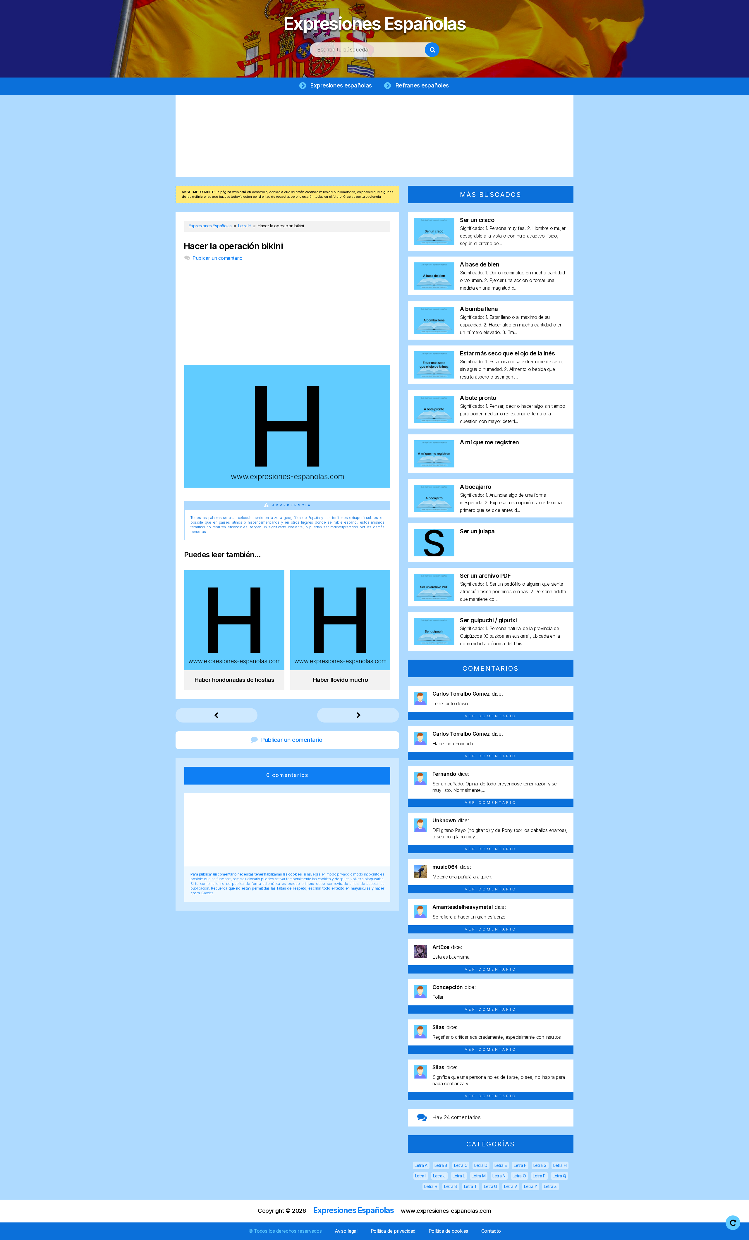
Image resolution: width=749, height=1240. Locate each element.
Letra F (520, 1165)
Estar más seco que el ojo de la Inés (507, 353)
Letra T (470, 1186)
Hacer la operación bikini (233, 246)
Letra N (499, 1175)
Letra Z (550, 1186)
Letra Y (530, 1186)
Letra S (450, 1186)
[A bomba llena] (434, 332)
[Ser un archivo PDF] (434, 599)
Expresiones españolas (341, 85)
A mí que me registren (489, 442)
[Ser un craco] (434, 243)
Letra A (421, 1165)
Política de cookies (448, 1231)
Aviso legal (346, 1231)
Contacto (491, 1231)
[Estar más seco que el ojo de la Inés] (434, 377)
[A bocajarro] (434, 510)
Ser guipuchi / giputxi (488, 620)
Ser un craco (477, 219)
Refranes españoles (422, 85)
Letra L (459, 1175)
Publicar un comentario (217, 258)
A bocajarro (475, 486)
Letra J (439, 1175)
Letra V (510, 1186)
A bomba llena (479, 308)
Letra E (500, 1165)
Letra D (480, 1165)
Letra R (430, 1186)
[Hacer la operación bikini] (287, 486)
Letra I (420, 1175)
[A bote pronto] (434, 421)
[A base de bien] (434, 288)
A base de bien (479, 264)
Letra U (490, 1186)
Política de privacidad (393, 1231)
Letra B (440, 1165)
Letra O (519, 1175)
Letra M (478, 1175)
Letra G (540, 1165)
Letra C (460, 1165)
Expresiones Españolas (375, 23)
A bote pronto (478, 397)
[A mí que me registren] (434, 465)
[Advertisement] (374, 136)
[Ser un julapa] (434, 554)
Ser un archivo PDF (485, 575)
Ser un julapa (477, 531)
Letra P (539, 1175)
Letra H (559, 1165)
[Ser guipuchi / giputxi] (434, 643)
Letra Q (559, 1175)
